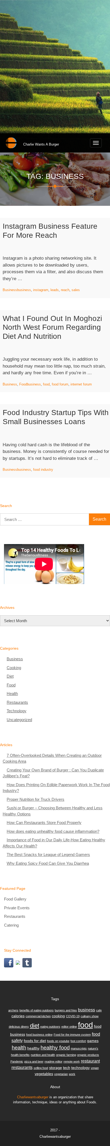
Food (23, 384)
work (72, 1074)
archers (13, 1010)
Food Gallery (15, 899)
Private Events (17, 908)
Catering (11, 925)
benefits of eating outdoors (36, 1010)
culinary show (90, 1016)
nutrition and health (43, 1054)
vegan (95, 1067)
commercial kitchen (38, 1016)
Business (10, 290)
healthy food (55, 1048)
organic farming (66, 1054)
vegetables (44, 1074)
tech (66, 1067)
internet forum (81, 384)
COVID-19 (73, 1016)
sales (76, 290)
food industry (43, 470)
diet (34, 1025)
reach (65, 290)
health (19, 1048)
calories (18, 1016)
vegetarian (61, 1074)
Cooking (14, 667)
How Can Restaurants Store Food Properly (44, 822)
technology (80, 1067)
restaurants (22, 1067)
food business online (39, 1034)
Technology (16, 711)
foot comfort (78, 1041)
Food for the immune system (72, 1034)
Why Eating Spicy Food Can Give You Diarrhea (48, 863)
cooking (58, 1016)
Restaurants (17, 702)
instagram (40, 290)
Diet (10, 676)
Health (12, 693)
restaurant (90, 1061)
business (24, 290)
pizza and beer (34, 1061)
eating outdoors (50, 1026)
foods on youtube (58, 1041)
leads (54, 290)
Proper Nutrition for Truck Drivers (35, 799)
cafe (99, 1010)
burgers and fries (66, 1010)
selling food (41, 1067)
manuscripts (79, 1048)
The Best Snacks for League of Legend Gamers (48, 854)
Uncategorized (19, 719)
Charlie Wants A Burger (41, 144)
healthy (33, 1048)
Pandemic (16, 1061)
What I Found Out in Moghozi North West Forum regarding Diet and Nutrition (52, 327)
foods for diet (35, 1041)
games (93, 1041)
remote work (72, 1061)
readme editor (53, 1061)
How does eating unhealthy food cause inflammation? (53, 831)
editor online (69, 1026)
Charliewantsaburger (32, 1097)
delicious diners (19, 1026)
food (46, 384)
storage (55, 1067)
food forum (60, 384)
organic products (88, 1054)
